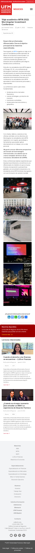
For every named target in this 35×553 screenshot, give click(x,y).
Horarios (17, 488)
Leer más (6, 385)
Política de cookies (17, 548)
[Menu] (31, 9)
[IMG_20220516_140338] (17, 188)
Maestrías (17, 446)
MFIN (15, 51)
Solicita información (17, 502)
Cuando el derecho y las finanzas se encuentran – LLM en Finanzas (17, 358)
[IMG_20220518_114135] (17, 252)
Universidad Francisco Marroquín (20, 543)
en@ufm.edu (17, 522)
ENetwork (17, 507)
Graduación (17, 494)
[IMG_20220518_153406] (17, 230)
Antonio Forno (8, 27)
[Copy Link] (22, 317)
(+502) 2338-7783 (17, 524)
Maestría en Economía (17, 460)
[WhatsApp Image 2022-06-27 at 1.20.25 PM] (17, 273)
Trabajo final (17, 491)
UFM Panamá (17, 510)
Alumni (7, 365)
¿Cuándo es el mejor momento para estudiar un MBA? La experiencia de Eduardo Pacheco (17, 405)
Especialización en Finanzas (17, 468)
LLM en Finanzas (17, 457)
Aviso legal (5, 548)
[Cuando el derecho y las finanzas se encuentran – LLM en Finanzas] (17, 348)
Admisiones (17, 505)
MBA (13, 414)
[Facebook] (12, 317)
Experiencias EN (8, 33)
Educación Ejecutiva (17, 480)
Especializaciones (18, 466)
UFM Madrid (17, 513)
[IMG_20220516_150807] (17, 295)
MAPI (17, 454)
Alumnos (17, 486)
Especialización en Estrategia (17, 474)
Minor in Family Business (17, 477)
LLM (13, 365)
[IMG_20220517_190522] (17, 209)
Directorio (17, 497)
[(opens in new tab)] (17, 1)
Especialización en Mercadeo (17, 471)
